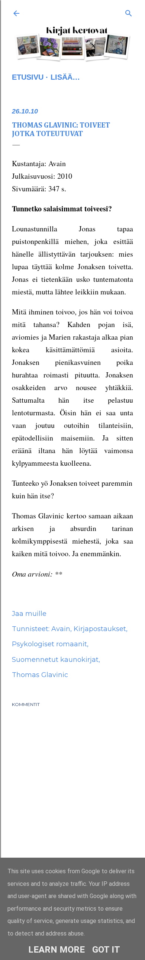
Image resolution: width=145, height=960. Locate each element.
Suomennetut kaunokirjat (55, 660)
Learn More (56, 949)
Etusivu (28, 77)
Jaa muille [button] (29, 614)
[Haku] (128, 11)
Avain (60, 629)
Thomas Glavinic (40, 675)
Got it (106, 949)
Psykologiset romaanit (49, 644)
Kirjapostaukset (100, 629)
